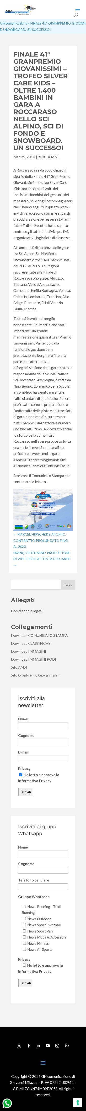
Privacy (24, 768)
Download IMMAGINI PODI (33, 659)
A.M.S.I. (53, 157)
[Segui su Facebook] (28, 1045)
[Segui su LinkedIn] (38, 1045)
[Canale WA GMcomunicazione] (7, 1108)
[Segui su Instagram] (57, 1045)
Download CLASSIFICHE (30, 643)
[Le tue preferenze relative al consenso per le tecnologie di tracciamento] (77, 1102)
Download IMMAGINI (28, 651)
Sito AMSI (19, 667)
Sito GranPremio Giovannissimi (35, 675)
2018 (42, 157)
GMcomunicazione (13, 23)
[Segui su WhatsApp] (67, 1045)
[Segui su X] (19, 1045)
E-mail (23, 752)
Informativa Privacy (34, 781)
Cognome (26, 735)
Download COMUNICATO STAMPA (39, 635)
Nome (23, 719)
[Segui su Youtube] (48, 1045)
